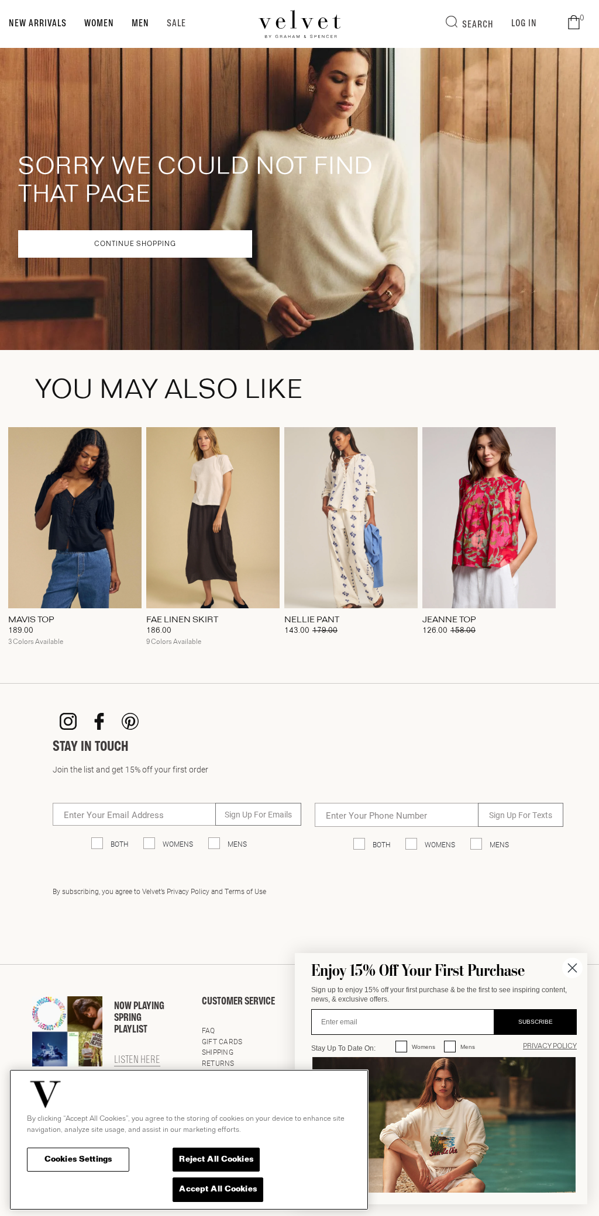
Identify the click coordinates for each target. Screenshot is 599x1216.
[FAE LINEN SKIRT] (213, 517)
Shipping (217, 1051)
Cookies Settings (78, 1159)
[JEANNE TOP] (489, 517)
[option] (75, 540)
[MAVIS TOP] (75, 517)
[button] (573, 23)
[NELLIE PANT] (351, 517)
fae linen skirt (182, 620)
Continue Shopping (135, 244)
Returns (218, 1063)
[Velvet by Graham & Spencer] (299, 24)
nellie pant (311, 620)
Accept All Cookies (217, 1189)
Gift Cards (222, 1041)
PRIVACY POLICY (550, 1046)
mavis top (31, 620)
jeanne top (449, 620)
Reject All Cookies (216, 1159)
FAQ (208, 1030)
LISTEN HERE (137, 1060)
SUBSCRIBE (535, 1021)
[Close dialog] (572, 968)
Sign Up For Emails (258, 814)
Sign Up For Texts (520, 814)
